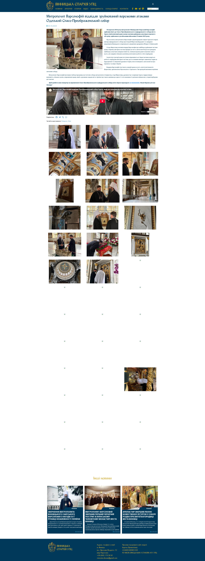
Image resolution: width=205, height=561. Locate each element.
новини (58, 9)
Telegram (64, 121)
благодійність (97, 9)
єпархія (77, 9)
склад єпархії (111, 9)
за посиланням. (134, 83)
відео (85, 9)
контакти (124, 9)
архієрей (68, 9)
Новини (74, 508)
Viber (69, 121)
